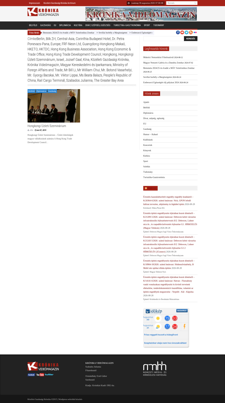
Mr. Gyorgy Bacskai (41, 75)
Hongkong (110, 54)
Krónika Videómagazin (43, 65)
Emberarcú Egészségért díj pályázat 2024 (142, 33)
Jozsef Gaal (73, 59)
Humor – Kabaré (150, 134)
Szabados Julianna (79, 80)
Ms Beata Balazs (90, 75)
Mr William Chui (88, 70)
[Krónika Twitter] (49, 376)
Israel (60, 59)
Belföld (33, 25)
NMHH (152, 188)
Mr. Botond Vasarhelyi (116, 70)
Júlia (31, 130)
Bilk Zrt (51, 39)
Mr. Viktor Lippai (66, 75)
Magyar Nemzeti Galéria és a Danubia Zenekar (163, 63)
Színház (146, 166)
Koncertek (147, 145)
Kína (86, 59)
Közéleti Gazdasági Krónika (110, 59)
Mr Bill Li (70, 70)
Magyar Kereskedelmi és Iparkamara (85, 65)
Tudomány (158, 25)
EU (55, 25)
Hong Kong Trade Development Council (73, 54)
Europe (55, 44)
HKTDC (44, 49)
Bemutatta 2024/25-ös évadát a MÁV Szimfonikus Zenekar (61, 33)
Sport (147, 25)
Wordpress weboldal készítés (70, 399)
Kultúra (78, 25)
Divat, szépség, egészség (97, 25)
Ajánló (146, 102)
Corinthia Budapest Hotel (93, 39)
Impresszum (34, 3)
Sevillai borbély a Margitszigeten (106, 33)
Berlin (41, 39)
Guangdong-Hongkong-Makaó (103, 44)
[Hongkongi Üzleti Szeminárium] (54, 106)
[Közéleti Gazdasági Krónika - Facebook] (31, 376)
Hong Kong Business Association (74, 49)
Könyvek (147, 150)
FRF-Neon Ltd (71, 44)
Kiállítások (148, 140)
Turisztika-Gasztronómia (127, 25)
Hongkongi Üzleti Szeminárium (47, 126)
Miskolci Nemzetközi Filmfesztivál (158, 57)
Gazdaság (45, 25)
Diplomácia (65, 25)
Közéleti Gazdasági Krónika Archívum (60, 3)
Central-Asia (65, 39)
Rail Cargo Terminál (51, 80)
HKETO (33, 49)
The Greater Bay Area (109, 80)
